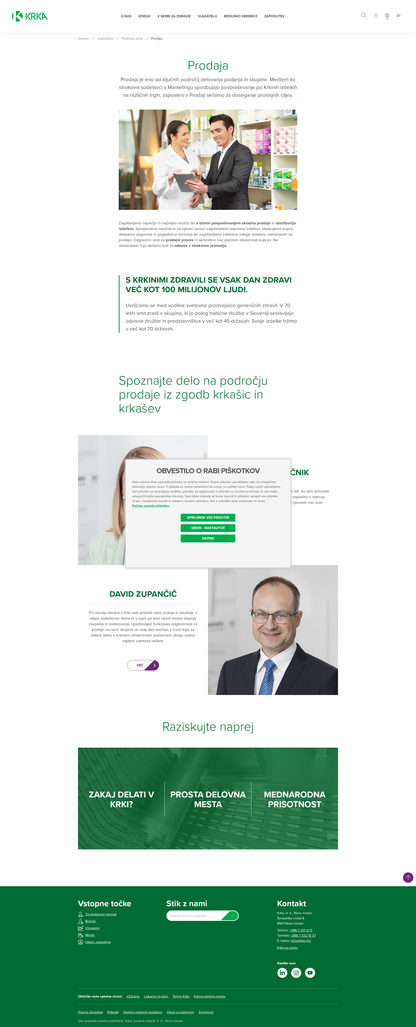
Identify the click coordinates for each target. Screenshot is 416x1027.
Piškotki (113, 1012)
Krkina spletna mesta (209, 996)
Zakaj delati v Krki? (121, 799)
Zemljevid (205, 1012)
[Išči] (364, 16)
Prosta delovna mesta (208, 799)
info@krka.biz (301, 941)
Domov (83, 38)
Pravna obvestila (90, 1012)
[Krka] (30, 16)
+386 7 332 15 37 (303, 935)
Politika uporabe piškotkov (150, 506)
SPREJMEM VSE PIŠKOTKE (208, 517)
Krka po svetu (287, 948)
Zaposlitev (274, 16)
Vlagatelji (207, 16)
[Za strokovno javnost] (376, 16)
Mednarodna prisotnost (294, 799)
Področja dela (132, 38)
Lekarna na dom (156, 996)
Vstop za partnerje (180, 1012)
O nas (126, 16)
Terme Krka (180, 996)
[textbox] (202, 916)
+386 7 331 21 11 (300, 930)
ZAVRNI (208, 538)
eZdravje (133, 996)
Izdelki (144, 16)
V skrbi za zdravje (174, 16)
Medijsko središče (240, 16)
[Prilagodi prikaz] (398, 16)
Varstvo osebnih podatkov (142, 1012)
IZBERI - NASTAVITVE (208, 528)
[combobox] (202, 915)
